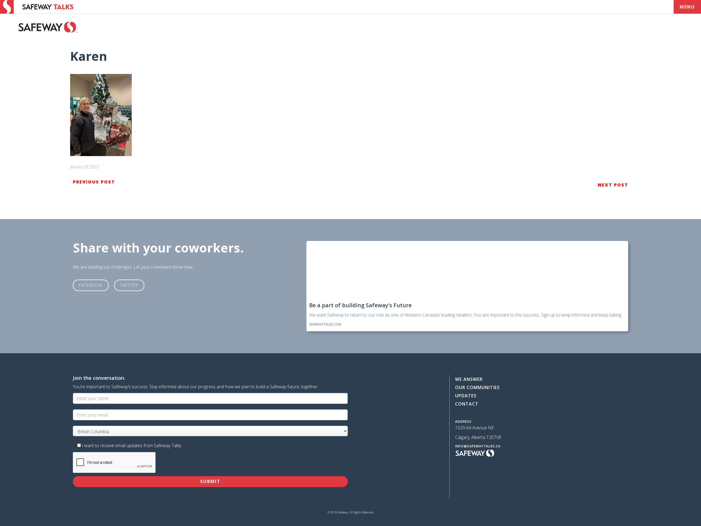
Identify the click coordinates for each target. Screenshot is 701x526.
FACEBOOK (91, 285)
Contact (466, 404)
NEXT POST (613, 185)
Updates (465, 396)
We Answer (469, 379)
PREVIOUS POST (94, 182)
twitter (129, 285)
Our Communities (477, 387)
